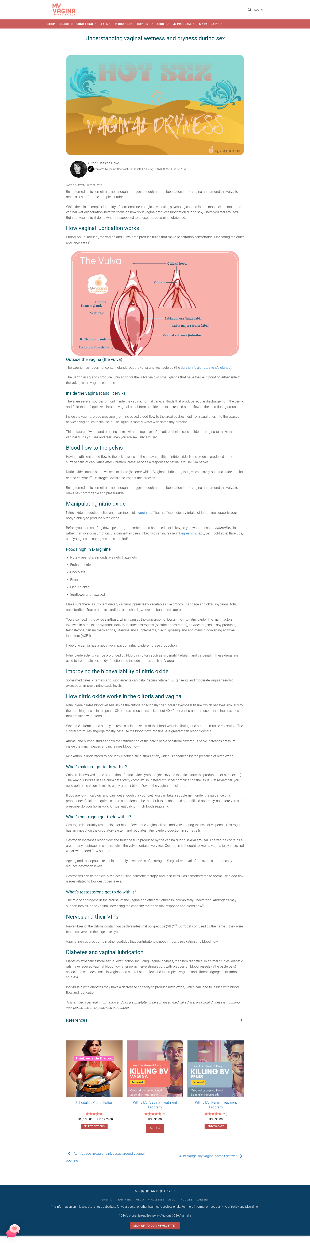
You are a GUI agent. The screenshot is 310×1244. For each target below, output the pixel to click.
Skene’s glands (219, 368)
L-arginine (143, 513)
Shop (51, 24)
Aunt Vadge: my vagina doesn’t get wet (208, 1156)
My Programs (183, 24)
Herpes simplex (190, 533)
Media (140, 1199)
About (161, 24)
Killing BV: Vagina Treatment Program (155, 1104)
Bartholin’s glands (194, 368)
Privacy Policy (230, 1207)
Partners (125, 1199)
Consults (66, 24)
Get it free (155, 1128)
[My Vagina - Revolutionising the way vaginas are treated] (64, 9)
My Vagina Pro (209, 24)
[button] (249, 9)
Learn (104, 24)
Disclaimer (252, 1207)
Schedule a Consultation (94, 1102)
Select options (94, 1126)
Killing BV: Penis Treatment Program (216, 1104)
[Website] (91, 169)
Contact (107, 1199)
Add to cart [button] (216, 1126)
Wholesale (156, 1199)
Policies (186, 1199)
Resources (123, 24)
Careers (203, 1199)
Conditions (84, 24)
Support (143, 24)
